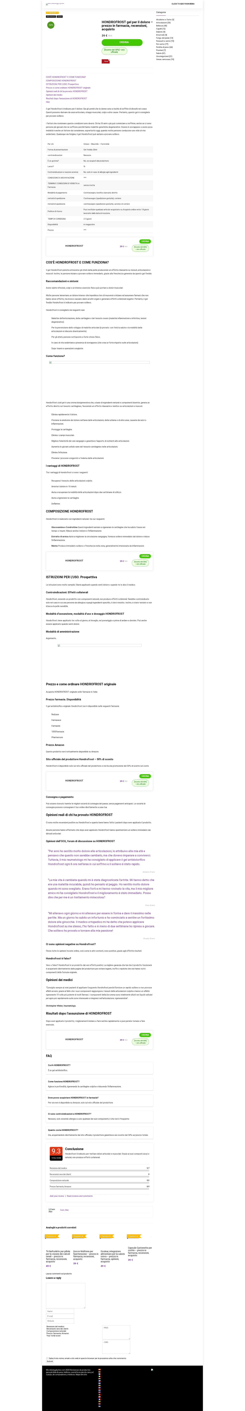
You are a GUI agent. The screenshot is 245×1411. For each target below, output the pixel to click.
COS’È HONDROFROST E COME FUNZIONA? (66, 77)
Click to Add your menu (183, 4)
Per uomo (160, 44)
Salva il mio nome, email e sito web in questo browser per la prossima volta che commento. (87, 1358)
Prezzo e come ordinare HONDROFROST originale (68, 88)
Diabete (159, 32)
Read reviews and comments (80, 1196)
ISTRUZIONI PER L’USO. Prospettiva (62, 84)
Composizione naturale (56, 1331)
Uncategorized (162, 56)
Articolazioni (51, 16)
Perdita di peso (162, 47)
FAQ (48, 102)
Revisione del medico (55, 1326)
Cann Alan (64, 1210)
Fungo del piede (162, 38)
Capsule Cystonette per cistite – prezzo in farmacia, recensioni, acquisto (140, 1252)
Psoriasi (159, 50)
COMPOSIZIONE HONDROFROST (61, 80)
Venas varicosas (163, 59)
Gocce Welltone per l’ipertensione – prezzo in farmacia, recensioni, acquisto (85, 1255)
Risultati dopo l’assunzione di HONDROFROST (66, 98)
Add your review (57, 1196)
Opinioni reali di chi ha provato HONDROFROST (67, 91)
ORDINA (124, 42)
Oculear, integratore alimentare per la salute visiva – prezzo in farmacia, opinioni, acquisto (113, 1256)
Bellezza (159, 26)
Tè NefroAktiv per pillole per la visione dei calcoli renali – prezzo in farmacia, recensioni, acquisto (58, 1256)
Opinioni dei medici (54, 95)
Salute (59, 16)
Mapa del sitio (81, 1375)
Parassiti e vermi (163, 41)
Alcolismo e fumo (163, 19)
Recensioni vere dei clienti (57, 1329)
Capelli (159, 29)
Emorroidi (160, 35)
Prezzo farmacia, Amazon (58, 1333)
